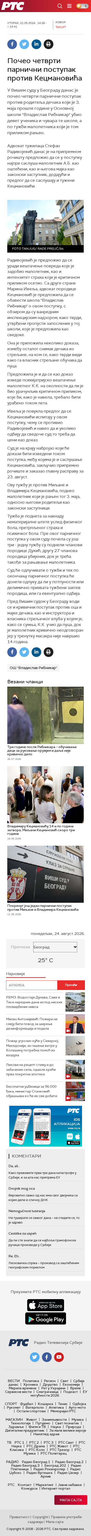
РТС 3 (48, 1442)
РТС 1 (19, 1442)
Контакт (25, 1485)
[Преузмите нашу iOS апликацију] (45, 1305)
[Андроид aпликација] (47, 1126)
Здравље (16, 1427)
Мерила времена (22, 1388)
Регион (50, 1381)
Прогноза (20, 946)
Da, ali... (14, 1166)
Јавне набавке (70, 1485)
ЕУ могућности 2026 (59, 1394)
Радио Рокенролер (49, 1469)
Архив (46, 1476)
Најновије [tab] (15, 973)
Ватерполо (34, 1407)
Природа (73, 1427)
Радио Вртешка (39, 1472)
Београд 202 (55, 1465)
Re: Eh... (14, 1256)
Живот (31, 1419)
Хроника (30, 1384)
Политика (31, 1381)
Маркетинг (45, 1485)
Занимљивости (54, 1419)
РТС (11, 1485)
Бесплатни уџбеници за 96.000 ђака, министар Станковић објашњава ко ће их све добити (31, 1091)
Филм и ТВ (37, 1427)
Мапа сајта (71, 1500)
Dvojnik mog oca (21, 1188)
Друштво (50, 1384)
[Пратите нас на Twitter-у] (35, 1357)
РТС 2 (34, 1442)
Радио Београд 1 (36, 1462)
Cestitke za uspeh (22, 1233)
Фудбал (26, 1404)
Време (75, 1388)
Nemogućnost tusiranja (26, 1211)
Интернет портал (55, 1488)
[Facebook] (12, 44)
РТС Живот (59, 1446)
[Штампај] (48, 44)
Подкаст (70, 1392)
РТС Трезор (60, 1450)
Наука (56, 1427)
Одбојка (79, 1404)
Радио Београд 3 (25, 1465)
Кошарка (45, 1404)
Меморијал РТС (63, 1411)
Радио (12, 1462)
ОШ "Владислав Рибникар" (33, 667)
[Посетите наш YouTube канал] (59, 1357)
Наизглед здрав (46, 1434)
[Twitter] (24, 44)
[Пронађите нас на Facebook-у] (47, 1357)
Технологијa (21, 1423)
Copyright (40, 1517)
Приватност (19, 1517)
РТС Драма (35, 1446)
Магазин (14, 1419)
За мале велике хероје (67, 1430)
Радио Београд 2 (69, 1462)
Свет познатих (67, 1423)
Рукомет (14, 1407)
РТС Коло (37, 1450)
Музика (78, 1419)
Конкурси (29, 1488)
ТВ (9, 1442)
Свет (64, 1381)
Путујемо (42, 1423)
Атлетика (56, 1407)
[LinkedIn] (36, 44)
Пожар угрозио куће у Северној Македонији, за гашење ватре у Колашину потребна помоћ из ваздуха (32, 1048)
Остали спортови (31, 1411)
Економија (71, 1384)
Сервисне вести (18, 1392)
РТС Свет (66, 1442)
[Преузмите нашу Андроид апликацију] (45, 1318)
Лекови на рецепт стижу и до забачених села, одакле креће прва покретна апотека (31, 1069)
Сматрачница (47, 1392)
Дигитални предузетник (24, 1430)
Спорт (11, 1404)
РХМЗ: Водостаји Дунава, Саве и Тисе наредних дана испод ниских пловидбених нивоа (34, 1002)
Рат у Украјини (53, 1388)
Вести (14, 1381)
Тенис (63, 1404)
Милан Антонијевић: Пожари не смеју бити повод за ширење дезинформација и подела (32, 1024)
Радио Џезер (68, 1472)
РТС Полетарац (53, 1453)
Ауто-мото (77, 1407)
